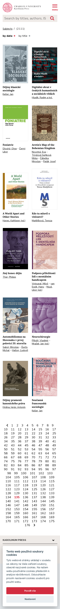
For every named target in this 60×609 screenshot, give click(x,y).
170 (8, 521)
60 (20, 453)
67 (13, 457)
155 (34, 509)
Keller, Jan (8, 94)
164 (8, 517)
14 (33, 429)
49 (54, 445)
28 (20, 437)
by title (23, 36)
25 (54, 433)
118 (25, 485)
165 (17, 517)
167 (34, 517)
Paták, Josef (49, 161)
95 (40, 469)
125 (34, 489)
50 (6, 449)
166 (25, 517)
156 (43, 509)
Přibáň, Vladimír (40, 340)
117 (17, 485)
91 (13, 469)
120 (43, 485)
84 (20, 465)
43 (13, 445)
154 (25, 509)
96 (47, 469)
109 (51, 477)
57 (54, 449)
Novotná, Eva (39, 151)
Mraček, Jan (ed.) (40, 343)
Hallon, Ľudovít (20, 350)
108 (43, 477)
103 (50, 473)
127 (51, 489)
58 (6, 453)
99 (16, 473)
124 (25, 489)
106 (25, 477)
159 (17, 513)
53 (26, 449)
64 (47, 453)
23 (40, 433)
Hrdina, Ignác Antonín (14, 407)
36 (20, 441)
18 (6, 433)
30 (33, 437)
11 (13, 429)
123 (17, 489)
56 (47, 449)
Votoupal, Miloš (40, 283)
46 (33, 445)
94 (33, 469)
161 (34, 513)
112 (25, 481)
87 (40, 465)
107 (34, 477)
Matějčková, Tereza (42, 220)
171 (17, 521)
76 (20, 461)
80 (47, 461)
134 (8, 497)
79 (40, 461)
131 (34, 493)
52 (20, 449)
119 (34, 485)
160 (25, 513)
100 (23, 473)
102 (41, 473)
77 (26, 461)
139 (51, 497)
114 (43, 481)
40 (47, 441)
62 (33, 453)
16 (47, 429)
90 (6, 469)
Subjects (7, 28)
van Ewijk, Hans (43, 285)
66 (6, 457)
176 (27, 525)
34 (6, 441)
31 (40, 437)
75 (13, 461)
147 (17, 505)
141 (17, 501)
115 (51, 481)
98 (9, 473)
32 (47, 437)
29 (26, 437)
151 (51, 505)
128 (8, 493)
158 (8, 513)
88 (47, 465)
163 (51, 513)
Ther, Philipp (9, 277)
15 (40, 429)
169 (51, 517)
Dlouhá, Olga (10, 148)
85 (26, 465)
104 (8, 477)
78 (33, 461)
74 (6, 461)
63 (40, 453)
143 (34, 501)
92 (20, 469)
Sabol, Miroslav (11, 347)
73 (54, 457)
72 (47, 457)
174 (43, 521)
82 (6, 465)
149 (34, 505)
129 (17, 493)
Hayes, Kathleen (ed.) (14, 220)
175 (51, 521)
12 (20, 429)
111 (17, 481)
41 (54, 441)
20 (20, 433)
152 (8, 509)
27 (13, 437)
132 (43, 493)
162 (43, 513)
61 (26, 453)
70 (33, 457)
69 (26, 457)
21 (26, 433)
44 (20, 445)
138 (43, 497)
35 (13, 441)
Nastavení (30, 599)
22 (33, 433)
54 (33, 449)
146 (8, 505)
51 (13, 449)
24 (47, 433)
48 (47, 445)
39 (40, 441)
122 (8, 489)
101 (32, 473)
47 (40, 445)
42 (6, 445)
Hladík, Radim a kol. (42, 97)
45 (26, 445)
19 (13, 433)
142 (25, 501)
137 (34, 497)
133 (51, 493)
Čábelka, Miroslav (40, 160)
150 (43, 505)
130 (25, 493)
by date (7, 36)
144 (43, 501)
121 (51, 485)
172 (25, 521)
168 (43, 517)
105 (17, 477)
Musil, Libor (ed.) (42, 288)
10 (6, 429)
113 (34, 481)
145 (51, 501)
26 (6, 437)
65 (54, 453)
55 (40, 449)
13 (26, 429)
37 (26, 441)
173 (34, 521)
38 (33, 441)
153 (17, 509)
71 (40, 457)
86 (33, 465)
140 (8, 501)
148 (25, 505)
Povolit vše (30, 590)
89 (54, 465)
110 (8, 481)
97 (54, 469)
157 (51, 509)
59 (13, 453)
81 (54, 461)
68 (20, 457)
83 (13, 465)
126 (43, 489)
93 (26, 469)
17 (54, 429)
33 (54, 437)
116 (8, 485)
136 (25, 497)
